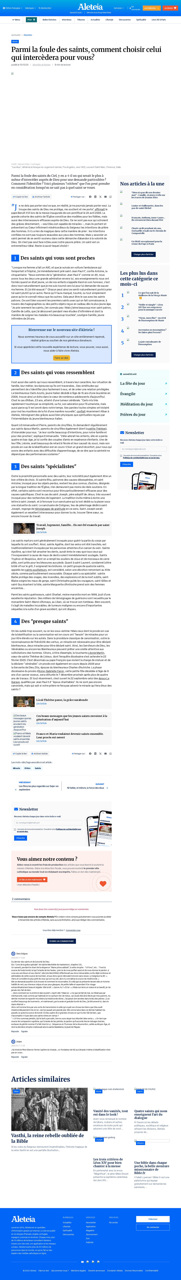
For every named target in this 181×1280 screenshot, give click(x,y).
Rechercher (46, 8)
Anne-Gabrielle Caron (51, 671)
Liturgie (99, 1139)
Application (91, 1226)
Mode (98, 1091)
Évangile (127, 394)
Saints (38, 768)
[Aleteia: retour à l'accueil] (90, 6)
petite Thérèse (97, 428)
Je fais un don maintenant (30, 879)
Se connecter (135, 8)
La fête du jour (132, 383)
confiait (81, 411)
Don (88, 1238)
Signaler (24, 1031)
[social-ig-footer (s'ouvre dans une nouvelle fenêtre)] (98, 1261)
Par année (113, 1222)
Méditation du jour (136, 404)
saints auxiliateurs (36, 569)
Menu (17, 19)
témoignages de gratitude (50, 508)
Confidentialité (151, 1270)
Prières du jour (133, 414)
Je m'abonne (150, 8)
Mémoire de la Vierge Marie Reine (99, 12)
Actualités (95, 19)
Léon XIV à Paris (159, 19)
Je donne (168, 8)
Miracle (16, 768)
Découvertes (125, 19)
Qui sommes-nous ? (60, 1270)
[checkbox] (15, 829)
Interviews (66, 19)
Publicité (89, 1242)
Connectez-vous (73, 930)
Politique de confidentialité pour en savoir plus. (141, 458)
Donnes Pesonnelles (134, 1270)
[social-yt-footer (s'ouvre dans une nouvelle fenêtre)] (82, 1261)
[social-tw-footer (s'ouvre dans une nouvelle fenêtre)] (93, 1261)
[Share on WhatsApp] (110, 197)
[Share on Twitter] (100, 197)
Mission (140, 1143)
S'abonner (152, 1219)
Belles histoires (49, 19)
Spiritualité (141, 19)
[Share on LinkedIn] (95, 197)
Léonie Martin (96, 652)
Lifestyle (109, 19)
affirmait (100, 209)
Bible (16, 1091)
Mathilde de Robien (41, 64)
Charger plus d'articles (143, 254)
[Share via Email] (105, 197)
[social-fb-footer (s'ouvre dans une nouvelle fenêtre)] (88, 1261)
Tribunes (81, 19)
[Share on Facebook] (90, 197)
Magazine (90, 1230)
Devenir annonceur (96, 1270)
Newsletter (91, 1222)
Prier (30, 19)
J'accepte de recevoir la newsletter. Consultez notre (49, 830)
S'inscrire (20, 838)
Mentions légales (78, 1270)
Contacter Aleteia (115, 1270)
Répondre (15, 1031)
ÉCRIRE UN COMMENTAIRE (61, 941)
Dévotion (28, 35)
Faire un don (61, 357)
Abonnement (92, 1234)
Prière (27, 768)
